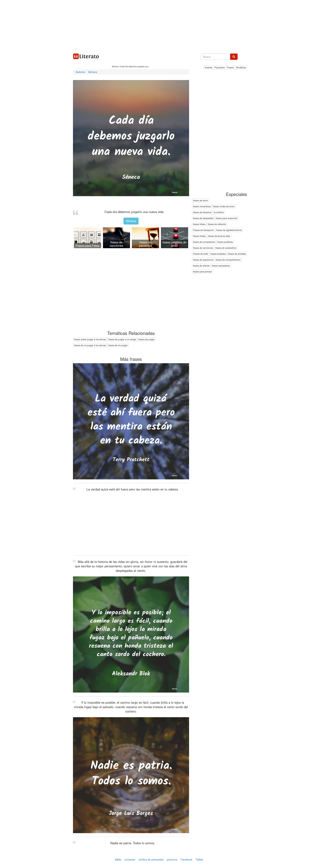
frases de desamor (202, 212)
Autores (208, 67)
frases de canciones (203, 247)
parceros (172, 859)
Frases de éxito (200, 253)
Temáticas (241, 67)
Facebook (186, 859)
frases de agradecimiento (229, 230)
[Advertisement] (160, 26)
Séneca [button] (131, 221)
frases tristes (199, 224)
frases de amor (200, 200)
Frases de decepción (203, 230)
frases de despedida (203, 218)
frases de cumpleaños (204, 242)
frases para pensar (202, 271)
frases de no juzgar (118, 345)
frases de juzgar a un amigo (122, 339)
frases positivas (225, 242)
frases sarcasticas (221, 265)
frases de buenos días (219, 236)
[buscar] (234, 57)
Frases (230, 67)
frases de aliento (201, 265)
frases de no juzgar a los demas (90, 345)
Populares (219, 67)
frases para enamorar (226, 218)
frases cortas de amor (224, 206)
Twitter (199, 859)
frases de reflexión (217, 224)
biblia (118, 859)
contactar (129, 859)
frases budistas (218, 253)
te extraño (219, 212)
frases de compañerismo (228, 259)
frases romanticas (202, 206)
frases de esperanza (203, 259)
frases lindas (199, 236)
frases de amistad (237, 253)
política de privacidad (151, 859)
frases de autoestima (225, 247)
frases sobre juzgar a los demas (90, 339)
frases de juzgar (147, 339)
